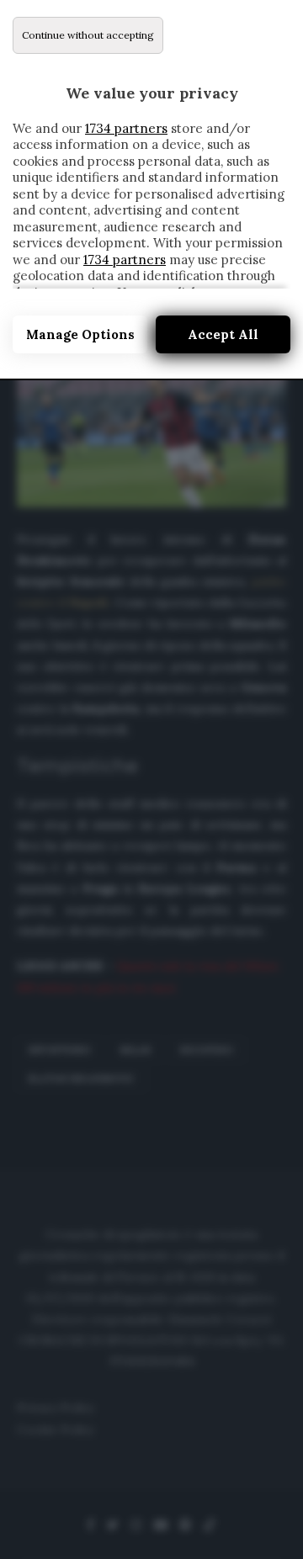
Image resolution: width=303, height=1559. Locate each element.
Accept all (223, 334)
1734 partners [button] (126, 128)
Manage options (80, 334)
